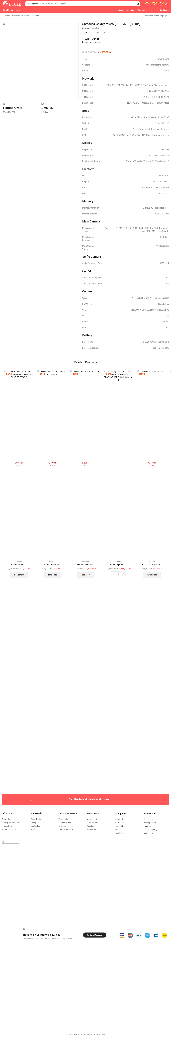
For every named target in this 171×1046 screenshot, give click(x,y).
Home (7, 16)
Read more (19, 575)
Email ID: (47, 107)
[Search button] (137, 3)
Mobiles (35, 16)
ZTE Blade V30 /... (19, 564)
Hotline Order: (13, 107)
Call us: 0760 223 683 (41, 934)
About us (130, 10)
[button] (124, 573)
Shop (120, 10)
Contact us (142, 10)
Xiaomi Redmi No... (52, 564)
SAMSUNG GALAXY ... (152, 564)
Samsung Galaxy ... (118, 564)
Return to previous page (156, 16)
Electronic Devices (20, 16)
